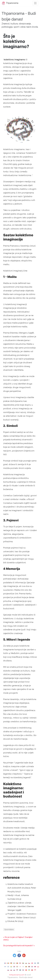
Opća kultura (9, 929)
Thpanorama (11, 3)
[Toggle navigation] (35, 3)
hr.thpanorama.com (16, 975)
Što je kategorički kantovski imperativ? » (19, 946)
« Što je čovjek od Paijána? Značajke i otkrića (18, 938)
